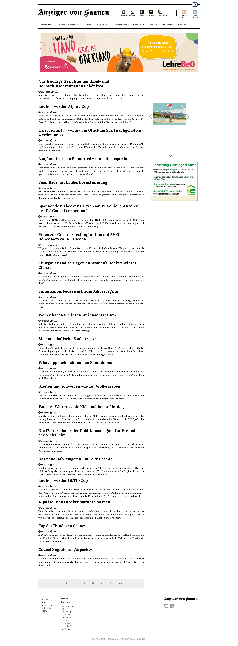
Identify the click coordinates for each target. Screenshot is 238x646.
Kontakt (45, 599)
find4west (66, 623)
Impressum (47, 605)
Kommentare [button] (120, 24)
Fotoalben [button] (138, 24)
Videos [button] (153, 24)
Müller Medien (68, 606)
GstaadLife (66, 614)
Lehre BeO (66, 626)
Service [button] (182, 24)
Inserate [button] (167, 24)
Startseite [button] (45, 24)
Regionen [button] (102, 24)
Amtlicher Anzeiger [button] (67, 24)
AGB (44, 602)
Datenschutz (47, 608)
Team (44, 611)
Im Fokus (66, 629)
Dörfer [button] (87, 24)
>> (120, 583)
